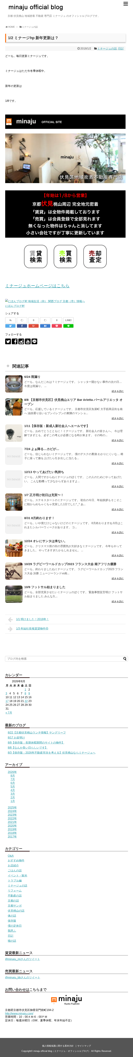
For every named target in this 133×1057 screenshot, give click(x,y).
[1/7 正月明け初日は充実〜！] (14, 502)
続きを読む (118, 391)
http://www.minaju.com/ (19, 1013)
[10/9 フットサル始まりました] (14, 594)
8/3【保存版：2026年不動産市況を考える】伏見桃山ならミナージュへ (51, 752)
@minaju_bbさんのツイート (22, 977)
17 (7, 701)
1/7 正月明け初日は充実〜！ (44, 495)
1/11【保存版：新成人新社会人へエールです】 (57, 426)
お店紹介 (13, 865)
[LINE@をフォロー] (34, 341)
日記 (121, 48)
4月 (13, 790)
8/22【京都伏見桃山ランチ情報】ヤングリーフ (37, 732)
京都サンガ (15, 905)
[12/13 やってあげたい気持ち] (14, 479)
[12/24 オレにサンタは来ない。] (14, 548)
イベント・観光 (17, 875)
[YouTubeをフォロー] (28, 341)
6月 (13, 782)
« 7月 (9, 712)
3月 (13, 793)
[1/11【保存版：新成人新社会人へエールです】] (14, 433)
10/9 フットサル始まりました (44, 587)
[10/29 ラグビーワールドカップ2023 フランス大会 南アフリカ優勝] (14, 571)
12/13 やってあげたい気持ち (44, 472)
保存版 (12, 920)
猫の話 (12, 940)
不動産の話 (15, 895)
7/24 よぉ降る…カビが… (41, 449)
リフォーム (15, 890)
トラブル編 (15, 880)
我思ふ (12, 930)
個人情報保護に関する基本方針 (58, 1046)
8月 (13, 775)
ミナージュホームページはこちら (37, 285)
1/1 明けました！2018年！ (32, 619)
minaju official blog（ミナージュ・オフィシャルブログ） (61, 1051)
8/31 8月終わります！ (39, 518)
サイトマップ (84, 1046)
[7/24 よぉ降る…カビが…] (14, 456)
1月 (13, 801)
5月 (13, 786)
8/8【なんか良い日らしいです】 (28, 747)
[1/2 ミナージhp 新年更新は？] (45, 326)
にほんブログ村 (15, 305)
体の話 (12, 915)
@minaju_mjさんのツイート (22, 959)
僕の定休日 (15, 925)
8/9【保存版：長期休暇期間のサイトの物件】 (36, 742)
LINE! (68, 320)
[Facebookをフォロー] (14, 341)
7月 (13, 779)
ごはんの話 (15, 870)
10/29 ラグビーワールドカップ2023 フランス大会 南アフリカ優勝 (70, 564)
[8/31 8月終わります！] (14, 525)
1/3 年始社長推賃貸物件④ (32, 628)
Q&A (11, 855)
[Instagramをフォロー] (21, 341)
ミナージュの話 (107, 48)
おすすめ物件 (16, 860)
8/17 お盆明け (16, 737)
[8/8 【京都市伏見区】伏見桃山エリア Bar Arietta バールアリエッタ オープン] (14, 407)
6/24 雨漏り (32, 377)
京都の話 (13, 900)
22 (26, 701)
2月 (13, 797)
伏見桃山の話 (16, 910)
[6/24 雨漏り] (14, 384)
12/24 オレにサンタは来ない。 (45, 541)
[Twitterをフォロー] (8, 341)
